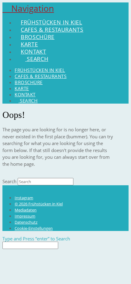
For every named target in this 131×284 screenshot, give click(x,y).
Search (9, 181)
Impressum (25, 216)
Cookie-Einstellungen (34, 228)
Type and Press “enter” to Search (36, 239)
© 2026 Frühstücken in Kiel (39, 204)
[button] (28, 8)
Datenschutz (26, 222)
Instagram (24, 198)
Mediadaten (26, 210)
